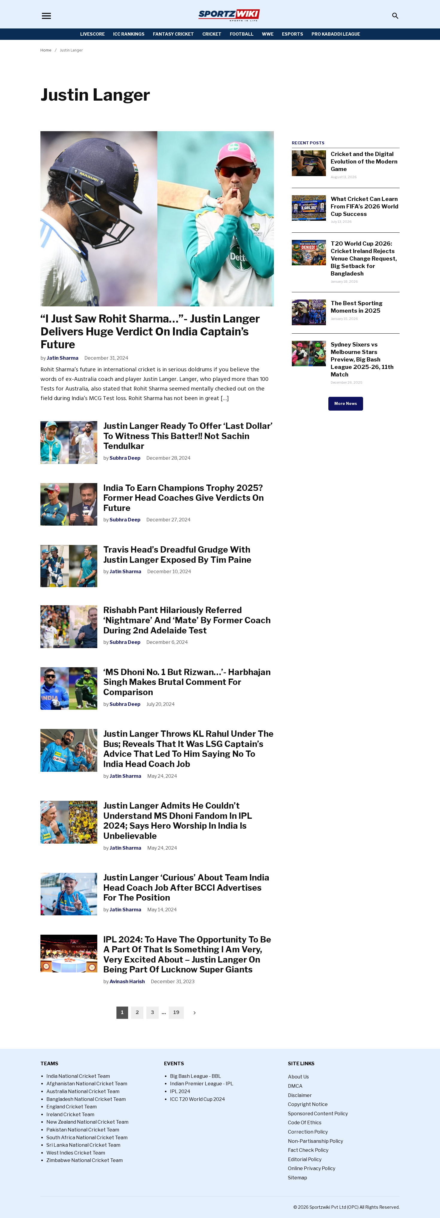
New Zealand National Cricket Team (87, 1122)
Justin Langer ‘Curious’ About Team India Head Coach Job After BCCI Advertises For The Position (186, 887)
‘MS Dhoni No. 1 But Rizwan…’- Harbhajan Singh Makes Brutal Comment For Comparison (187, 682)
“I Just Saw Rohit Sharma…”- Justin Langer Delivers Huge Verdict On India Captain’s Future (150, 331)
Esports (292, 34)
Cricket (211, 34)
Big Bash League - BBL (195, 1076)
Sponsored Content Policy (318, 1113)
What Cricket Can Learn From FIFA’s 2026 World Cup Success (364, 206)
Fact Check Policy (308, 1150)
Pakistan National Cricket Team (82, 1130)
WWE (268, 34)
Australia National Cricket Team (82, 1091)
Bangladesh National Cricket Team (86, 1099)
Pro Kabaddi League (336, 34)
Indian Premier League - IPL (201, 1084)
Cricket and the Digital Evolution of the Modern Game (364, 161)
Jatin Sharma (62, 358)
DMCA (295, 1086)
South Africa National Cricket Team (87, 1137)
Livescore (92, 34)
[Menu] (46, 15)
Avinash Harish (127, 981)
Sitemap (297, 1178)
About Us (298, 1077)
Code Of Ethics (304, 1122)
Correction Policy (308, 1132)
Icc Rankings (129, 34)
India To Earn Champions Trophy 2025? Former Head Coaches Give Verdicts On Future (183, 498)
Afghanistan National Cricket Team (86, 1084)
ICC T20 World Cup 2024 (197, 1099)
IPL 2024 (180, 1091)
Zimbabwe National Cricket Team (84, 1160)
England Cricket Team (71, 1107)
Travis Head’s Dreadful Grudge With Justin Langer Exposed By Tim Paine (179, 554)
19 (176, 1012)
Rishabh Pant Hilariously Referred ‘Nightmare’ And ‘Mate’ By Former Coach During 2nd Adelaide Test (187, 620)
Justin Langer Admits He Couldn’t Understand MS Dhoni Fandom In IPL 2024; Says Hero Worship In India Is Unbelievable (177, 821)
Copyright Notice (308, 1104)
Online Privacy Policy (311, 1168)
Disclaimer (300, 1095)
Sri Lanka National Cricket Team (83, 1145)
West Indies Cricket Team (75, 1153)
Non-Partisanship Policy (315, 1141)
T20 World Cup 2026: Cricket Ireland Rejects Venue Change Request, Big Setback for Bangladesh (364, 258)
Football (242, 34)
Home (45, 50)
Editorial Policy (304, 1159)
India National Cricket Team (78, 1076)
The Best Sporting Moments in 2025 (357, 306)
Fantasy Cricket (173, 34)
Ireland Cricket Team (70, 1114)
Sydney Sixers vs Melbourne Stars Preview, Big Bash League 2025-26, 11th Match (362, 359)
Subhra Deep (125, 458)
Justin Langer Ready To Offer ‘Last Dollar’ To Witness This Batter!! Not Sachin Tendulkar (188, 436)
